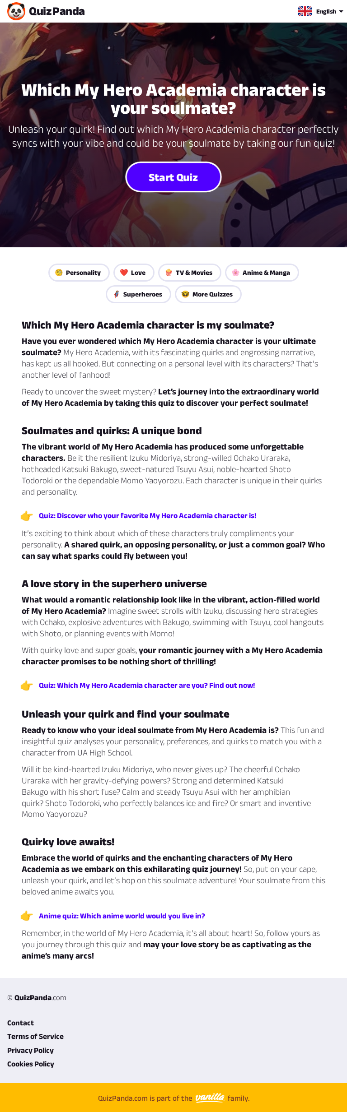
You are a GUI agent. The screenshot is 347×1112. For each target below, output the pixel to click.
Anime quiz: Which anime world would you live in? (122, 916)
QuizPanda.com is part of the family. (173, 1097)
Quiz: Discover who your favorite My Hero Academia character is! (147, 515)
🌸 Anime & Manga (260, 272)
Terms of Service (35, 1036)
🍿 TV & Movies (188, 272)
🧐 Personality (78, 272)
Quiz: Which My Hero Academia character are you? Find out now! (147, 685)
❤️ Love (132, 272)
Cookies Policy (30, 1064)
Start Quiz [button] (174, 177)
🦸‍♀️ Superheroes (137, 294)
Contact (20, 1023)
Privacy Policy (30, 1050)
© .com (36, 997)
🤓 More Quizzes (207, 294)
